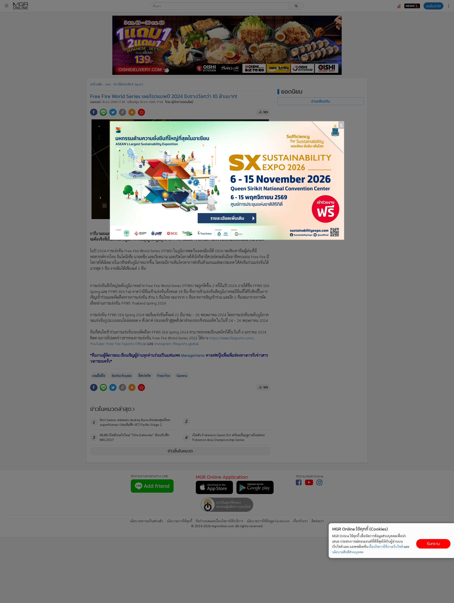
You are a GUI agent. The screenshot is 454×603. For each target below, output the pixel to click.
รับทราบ (433, 544)
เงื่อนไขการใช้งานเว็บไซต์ (386, 546)
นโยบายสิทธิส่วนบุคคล (347, 552)
